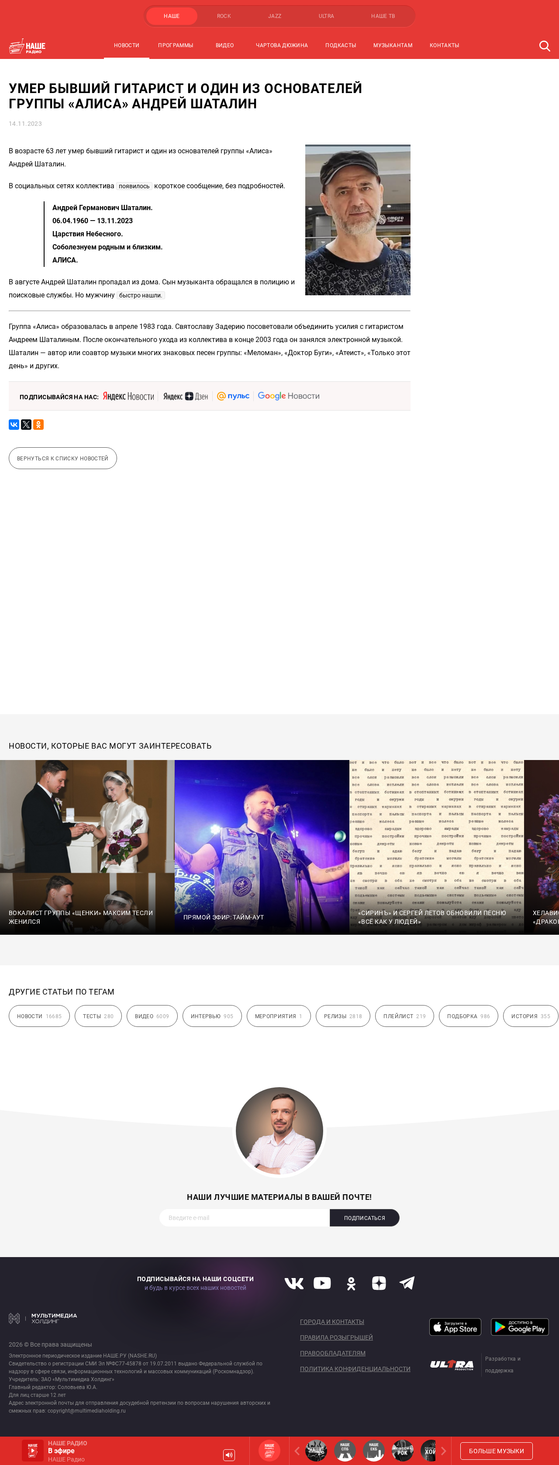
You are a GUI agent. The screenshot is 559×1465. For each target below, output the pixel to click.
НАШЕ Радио (269, 1451)
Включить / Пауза (33, 1451)
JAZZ (274, 16)
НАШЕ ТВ (383, 16)
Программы (175, 45)
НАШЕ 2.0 (316, 1451)
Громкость (229, 1455)
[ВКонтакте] (14, 424)
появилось (134, 186)
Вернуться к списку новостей (63, 459)
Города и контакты (332, 1321)
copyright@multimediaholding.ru (87, 1411)
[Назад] (299, 1451)
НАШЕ (171, 16)
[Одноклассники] (38, 424)
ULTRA (327, 16)
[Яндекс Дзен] (185, 396)
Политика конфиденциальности (355, 1368)
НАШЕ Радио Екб (374, 1451)
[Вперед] (442, 1451)
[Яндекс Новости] (128, 396)
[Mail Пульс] (233, 396)
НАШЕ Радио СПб (345, 1451)
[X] (26, 424)
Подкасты (340, 45)
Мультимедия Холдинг (43, 1318)
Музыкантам (392, 45)
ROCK (224, 16)
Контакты (444, 45)
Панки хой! (431, 1451)
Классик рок (403, 1451)
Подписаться (364, 1218)
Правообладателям (333, 1353)
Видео (225, 45)
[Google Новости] (288, 396)
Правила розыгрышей (336, 1337)
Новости (127, 45)
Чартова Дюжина (282, 45)
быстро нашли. (140, 295)
